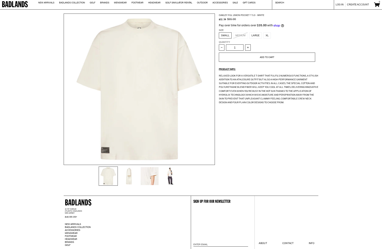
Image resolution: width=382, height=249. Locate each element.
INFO (311, 243)
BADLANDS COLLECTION (78, 227)
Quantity (224, 42)
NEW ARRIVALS (73, 224)
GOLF (67, 245)
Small (225, 35)
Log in (340, 4)
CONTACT (288, 243)
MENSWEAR (71, 233)
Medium (240, 35)
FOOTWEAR (71, 236)
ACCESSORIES (72, 230)
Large (255, 35)
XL (267, 35)
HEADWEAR (71, 239)
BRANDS (69, 242)
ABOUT (263, 243)
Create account (358, 4)
